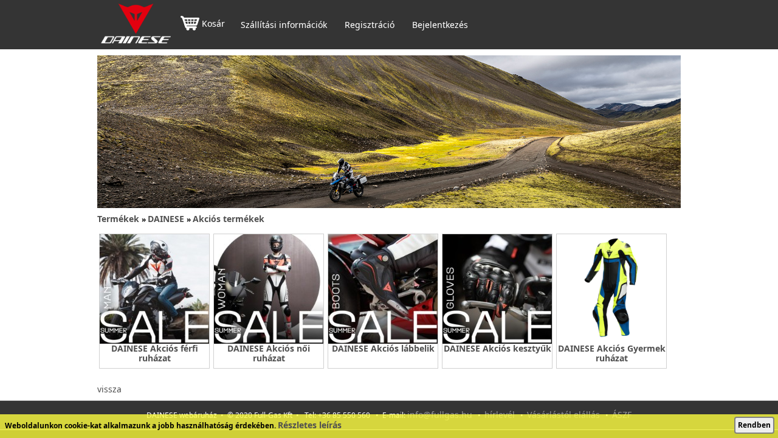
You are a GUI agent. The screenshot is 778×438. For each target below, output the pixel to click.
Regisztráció (369, 25)
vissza (109, 389)
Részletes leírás (310, 425)
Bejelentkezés (440, 25)
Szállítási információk (284, 25)
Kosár (213, 24)
